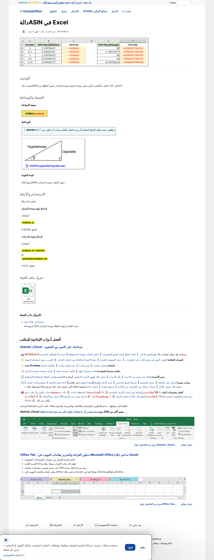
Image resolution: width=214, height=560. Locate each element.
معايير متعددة (100, 365)
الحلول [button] (53, 11)
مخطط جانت (77, 392)
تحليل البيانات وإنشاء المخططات (83, 354)
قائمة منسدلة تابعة (65, 371)
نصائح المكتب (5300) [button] (95, 11)
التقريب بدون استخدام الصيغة (39, 359)
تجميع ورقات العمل (36, 382)
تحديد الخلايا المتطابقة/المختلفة (40, 376)
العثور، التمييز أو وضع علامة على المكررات (146, 359)
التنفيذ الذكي (146, 354)
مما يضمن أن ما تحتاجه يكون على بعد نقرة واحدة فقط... (82, 411)
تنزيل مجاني (186, 444)
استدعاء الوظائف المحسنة (52, 354)
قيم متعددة (84, 365)
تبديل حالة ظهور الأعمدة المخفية (90, 376)
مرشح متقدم (108, 386)
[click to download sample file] (29, 293)
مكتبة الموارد (86, 382)
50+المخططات (95, 392)
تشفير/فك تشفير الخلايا (170, 386)
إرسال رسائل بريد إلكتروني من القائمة (136, 386)
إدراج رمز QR (56, 396)
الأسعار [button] (75, 11)
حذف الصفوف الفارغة (111, 359)
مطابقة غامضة (47, 365)
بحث (128, 11)
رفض (142, 547)
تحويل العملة (122, 396)
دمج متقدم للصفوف (182, 396)
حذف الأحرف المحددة (120, 392)
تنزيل (64, 11)
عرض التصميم (147, 382)
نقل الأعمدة (115, 376)
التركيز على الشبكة (167, 382)
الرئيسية (33, 524)
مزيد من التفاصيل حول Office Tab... (158, 503)
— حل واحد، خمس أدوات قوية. (55, 2)
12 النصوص (151, 392)
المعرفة (57, 524)
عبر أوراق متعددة (67, 365)
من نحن (137, 524)
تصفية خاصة (92, 386)
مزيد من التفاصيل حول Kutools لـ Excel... (155, 444)
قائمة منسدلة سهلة (87, 371)
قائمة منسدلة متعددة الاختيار (39, 371)
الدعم (115, 11)
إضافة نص (136, 392)
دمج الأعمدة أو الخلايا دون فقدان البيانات (76, 359)
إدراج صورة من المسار (75, 396)
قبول (130, 547)
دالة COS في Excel (34, 322)
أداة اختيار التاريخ (58, 382)
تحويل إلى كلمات (137, 396)
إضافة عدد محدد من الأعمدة (138, 376)
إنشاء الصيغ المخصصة (113, 354)
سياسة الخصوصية (107, 524)
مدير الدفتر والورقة (102, 382)
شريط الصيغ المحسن (126, 382)
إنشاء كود (131, 354)
